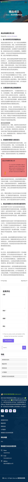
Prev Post (4, 281)
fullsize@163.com (8, 458)
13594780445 (7, 453)
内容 (4, 295)
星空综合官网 (21, 478)
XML (2, 442)
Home (7, 15)
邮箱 (4, 319)
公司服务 (4, 372)
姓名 (4, 311)
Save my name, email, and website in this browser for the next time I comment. (14, 335)
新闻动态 (4, 368)
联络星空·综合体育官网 (8, 377)
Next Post (23, 281)
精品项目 (4, 364)
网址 (4, 326)
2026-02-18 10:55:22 (12, 36)
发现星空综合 (5, 360)
